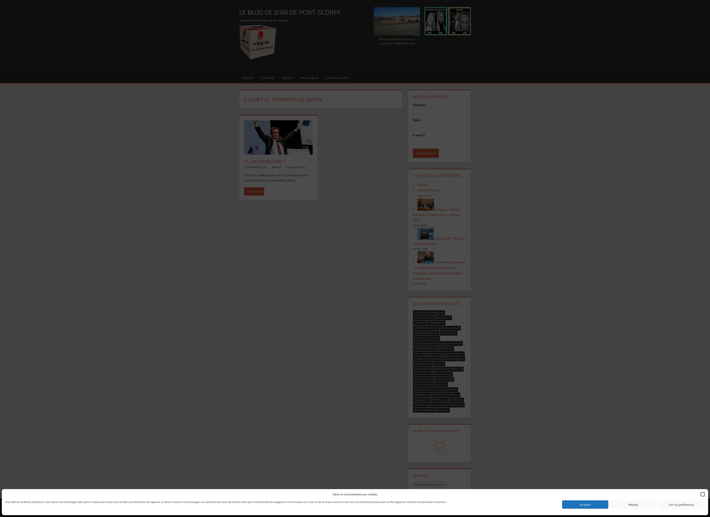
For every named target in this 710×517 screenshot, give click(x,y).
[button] (702, 494)
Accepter (585, 504)
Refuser (633, 504)
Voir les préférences (681, 504)
